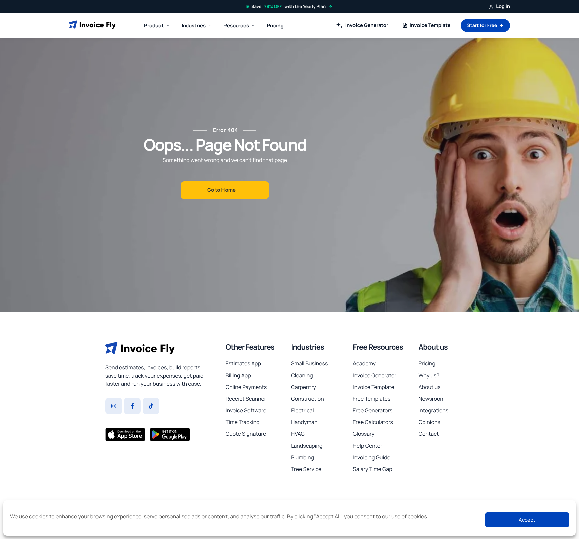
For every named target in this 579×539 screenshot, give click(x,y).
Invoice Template (430, 25)
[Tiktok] (151, 406)
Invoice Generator (366, 25)
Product (154, 25)
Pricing (275, 25)
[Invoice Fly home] (92, 25)
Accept (527, 519)
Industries (307, 347)
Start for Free (482, 25)
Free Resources (378, 347)
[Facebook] (132, 406)
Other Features (250, 347)
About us (432, 347)
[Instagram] (113, 406)
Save (288, 6)
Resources (236, 25)
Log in (503, 6)
